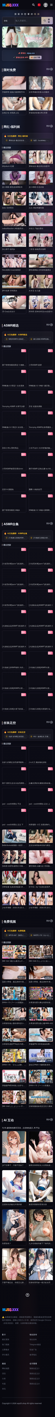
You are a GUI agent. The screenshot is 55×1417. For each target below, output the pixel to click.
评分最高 (5, 1354)
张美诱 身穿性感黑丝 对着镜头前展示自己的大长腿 (22, 866)
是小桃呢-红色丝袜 (36, 187)
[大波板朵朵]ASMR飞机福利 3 (41, 625)
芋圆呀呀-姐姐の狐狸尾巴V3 (13, 92)
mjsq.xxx (31, 53)
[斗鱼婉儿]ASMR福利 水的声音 (14, 667)
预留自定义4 (35, 1383)
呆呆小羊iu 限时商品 (10, 448)
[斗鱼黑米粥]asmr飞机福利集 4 (41, 584)
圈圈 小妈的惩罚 (35, 489)
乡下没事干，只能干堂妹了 (13, 1165)
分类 (4, 1378)
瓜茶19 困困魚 (8, 489)
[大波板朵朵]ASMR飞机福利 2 (14, 625)
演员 (4, 1373)
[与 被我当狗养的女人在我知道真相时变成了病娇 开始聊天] (41, 1147)
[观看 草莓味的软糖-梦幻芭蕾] (41, 103)
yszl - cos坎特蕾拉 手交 (11, 803)
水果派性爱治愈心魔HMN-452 (41, 1023)
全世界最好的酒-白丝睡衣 (39, 92)
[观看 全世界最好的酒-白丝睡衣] (41, 83)
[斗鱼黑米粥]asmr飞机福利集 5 (14, 605)
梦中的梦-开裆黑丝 (9, 290)
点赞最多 (5, 1349)
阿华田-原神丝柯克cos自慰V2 (40, 311)
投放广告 (33, 1349)
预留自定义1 (35, 1368)
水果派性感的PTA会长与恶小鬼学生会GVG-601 (21, 1044)
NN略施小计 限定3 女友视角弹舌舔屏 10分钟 (20, 427)
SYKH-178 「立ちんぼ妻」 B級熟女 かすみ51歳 (21, 1064)
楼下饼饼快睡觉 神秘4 (11, 510)
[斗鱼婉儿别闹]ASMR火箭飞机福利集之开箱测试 (21, 688)
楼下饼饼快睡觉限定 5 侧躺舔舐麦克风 (17, 365)
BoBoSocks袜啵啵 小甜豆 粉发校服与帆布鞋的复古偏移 (24, 845)
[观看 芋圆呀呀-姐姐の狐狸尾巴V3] (14, 83)
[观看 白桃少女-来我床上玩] (14, 103)
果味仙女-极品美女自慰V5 (39, 166)
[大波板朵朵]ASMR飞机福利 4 (14, 646)
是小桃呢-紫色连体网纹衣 (12, 187)
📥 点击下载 (35, 57)
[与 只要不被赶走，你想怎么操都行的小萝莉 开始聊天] (14, 1264)
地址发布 (33, 1339)
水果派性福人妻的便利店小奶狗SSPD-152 (19, 1023)
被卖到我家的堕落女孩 (38, 1204)
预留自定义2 (35, 1373)
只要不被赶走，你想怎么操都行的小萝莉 (18, 1282)
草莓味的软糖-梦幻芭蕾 (38, 112)
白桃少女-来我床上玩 (10, 112)
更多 (48, 69)
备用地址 (33, 1354)
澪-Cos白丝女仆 (8, 311)
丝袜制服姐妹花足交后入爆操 (40, 1106)
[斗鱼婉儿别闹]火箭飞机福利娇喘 (15, 708)
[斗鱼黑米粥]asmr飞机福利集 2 (41, 563)
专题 (4, 1383)
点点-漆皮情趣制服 (36, 207)
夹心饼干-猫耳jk (8, 249)
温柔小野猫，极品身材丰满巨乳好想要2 (18, 981)
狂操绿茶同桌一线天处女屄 (39, 1282)
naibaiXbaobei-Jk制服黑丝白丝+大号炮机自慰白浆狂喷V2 (25, 228)
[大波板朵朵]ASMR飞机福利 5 (41, 646)
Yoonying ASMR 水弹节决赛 (13, 406)
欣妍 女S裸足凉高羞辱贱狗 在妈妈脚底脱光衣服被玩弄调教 (25, 762)
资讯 (4, 1388)
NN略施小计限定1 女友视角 (13, 385)
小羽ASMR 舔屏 (35, 365)
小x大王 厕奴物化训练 (37, 762)
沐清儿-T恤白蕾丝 (36, 228)
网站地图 (5, 1368)
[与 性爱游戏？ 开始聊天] (14, 1225)
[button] (5, 37)
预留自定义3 (35, 1378)
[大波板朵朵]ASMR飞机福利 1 (41, 605)
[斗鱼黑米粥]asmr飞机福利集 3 (14, 584)
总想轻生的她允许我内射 (12, 1204)
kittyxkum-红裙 (8, 166)
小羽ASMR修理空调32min (12, 468)
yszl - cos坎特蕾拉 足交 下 (12, 824)
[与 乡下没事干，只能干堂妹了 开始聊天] (14, 1147)
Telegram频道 (35, 1344)
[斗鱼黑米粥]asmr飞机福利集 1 (14, 563)
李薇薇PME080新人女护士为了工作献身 (18, 1085)
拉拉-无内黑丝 (8, 207)
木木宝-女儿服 (34, 290)
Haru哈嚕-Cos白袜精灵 (11, 270)
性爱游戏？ (6, 1243)
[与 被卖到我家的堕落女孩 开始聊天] (41, 1186)
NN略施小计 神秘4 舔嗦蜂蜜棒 (41, 510)
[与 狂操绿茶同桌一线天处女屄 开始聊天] (41, 1264)
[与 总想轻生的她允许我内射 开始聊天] (14, 1186)
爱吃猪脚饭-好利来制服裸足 (40, 270)
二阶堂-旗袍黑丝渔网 (37, 249)
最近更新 (5, 1339)
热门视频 (5, 1344)
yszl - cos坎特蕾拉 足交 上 (39, 803)
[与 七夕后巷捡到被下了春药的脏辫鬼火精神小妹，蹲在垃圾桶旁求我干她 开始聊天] (41, 1225)
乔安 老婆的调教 (35, 406)
